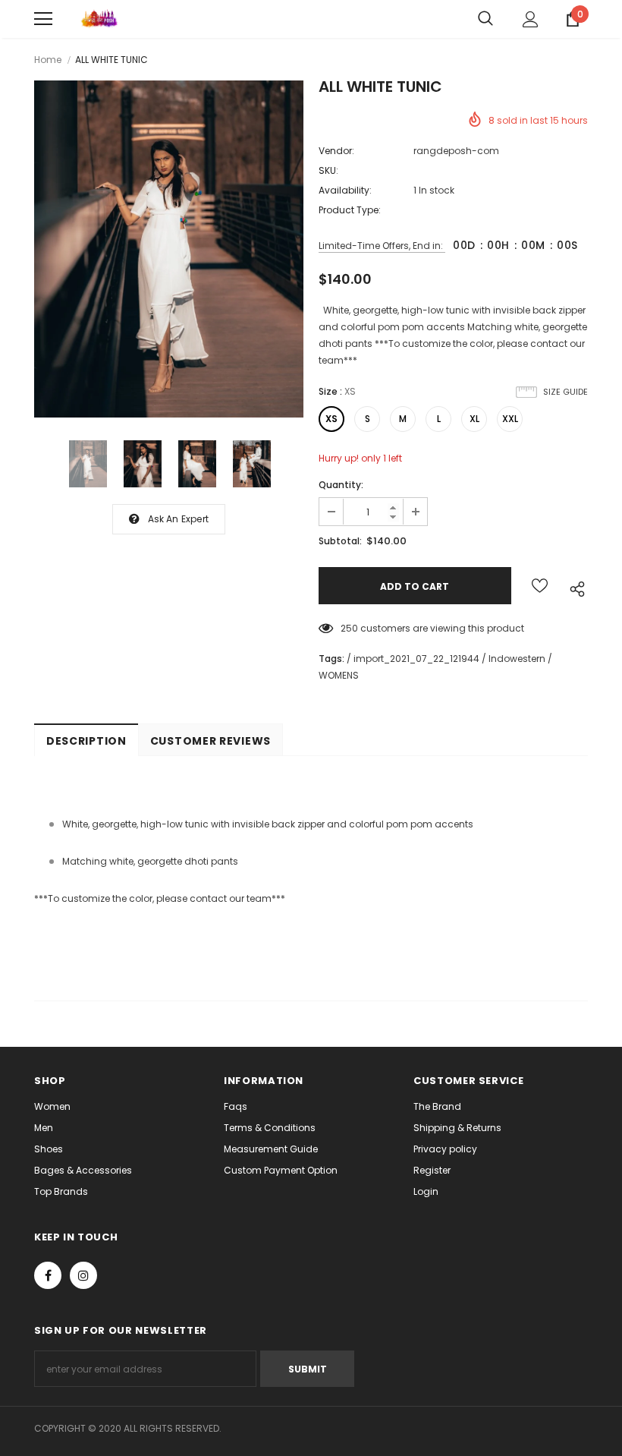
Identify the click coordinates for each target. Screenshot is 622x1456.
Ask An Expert (178, 518)
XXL (510, 418)
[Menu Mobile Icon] (43, 19)
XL (474, 418)
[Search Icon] (485, 19)
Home (47, 59)
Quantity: (341, 484)
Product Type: (350, 209)
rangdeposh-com (456, 150)
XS (331, 418)
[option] (168, 249)
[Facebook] (47, 1275)
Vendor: (336, 150)
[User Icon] (531, 19)
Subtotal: (340, 540)
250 (349, 628)
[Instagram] (83, 1275)
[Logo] (99, 19)
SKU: (328, 170)
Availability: (345, 190)
